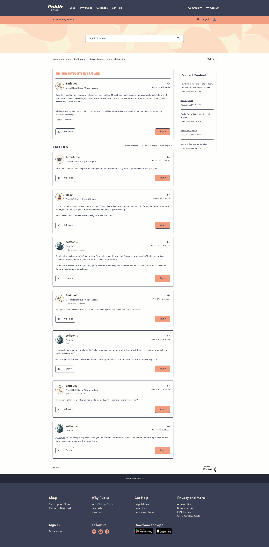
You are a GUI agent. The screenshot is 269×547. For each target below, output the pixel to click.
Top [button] (57, 468)
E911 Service (184, 512)
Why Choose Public (102, 504)
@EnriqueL (60, 256)
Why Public (86, 7)
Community (195, 7)
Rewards (68, 119)
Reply (162, 132)
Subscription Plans (59, 504)
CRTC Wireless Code (188, 515)
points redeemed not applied (194, 144)
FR (198, 19)
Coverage (102, 7)
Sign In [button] (54, 525)
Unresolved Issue (144, 512)
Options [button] (211, 59)
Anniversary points (189, 131)
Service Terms (185, 508)
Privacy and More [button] (191, 498)
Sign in (206, 19)
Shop (72, 7)
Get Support (80, 59)
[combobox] (134, 38)
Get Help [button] (141, 498)
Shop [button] (53, 498)
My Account (212, 7)
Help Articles (141, 504)
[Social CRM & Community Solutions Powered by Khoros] (209, 469)
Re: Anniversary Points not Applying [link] (108, 59)
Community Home (62, 59)
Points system (187, 101)
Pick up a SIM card (60, 508)
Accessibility (184, 504)
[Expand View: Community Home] (76, 20)
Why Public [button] (100, 498)
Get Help (117, 7)
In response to (77, 250)
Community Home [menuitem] (63, 20)
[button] (59, 132)
